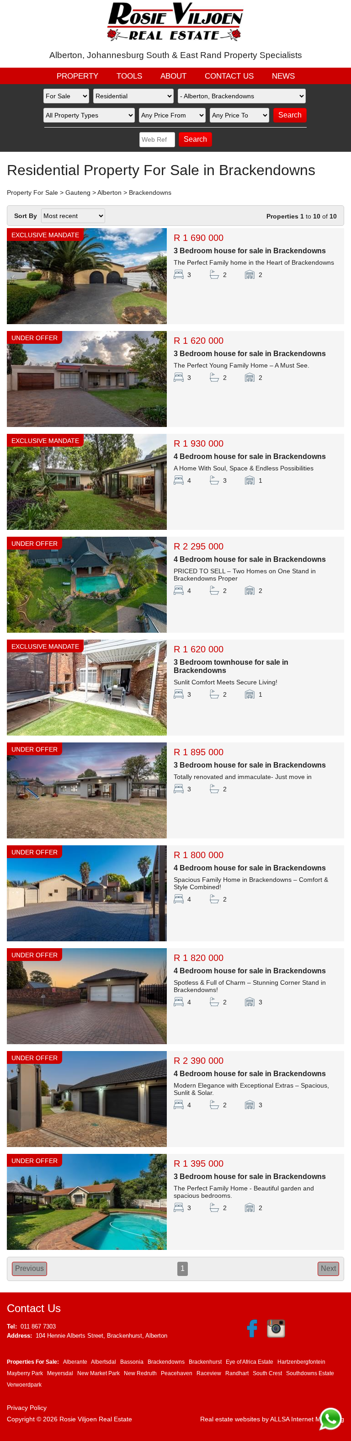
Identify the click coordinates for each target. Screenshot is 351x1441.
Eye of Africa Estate (249, 1362)
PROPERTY (77, 76)
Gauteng (77, 192)
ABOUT (173, 76)
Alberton (109, 192)
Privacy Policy (27, 1407)
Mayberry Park (25, 1373)
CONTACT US (229, 76)
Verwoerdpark (24, 1385)
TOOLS (129, 76)
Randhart (237, 1373)
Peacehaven (176, 1373)
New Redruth (140, 1373)
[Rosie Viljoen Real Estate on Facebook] (252, 1335)
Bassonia (132, 1362)
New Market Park (98, 1373)
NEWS (283, 76)
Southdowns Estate (310, 1373)
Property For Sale (32, 192)
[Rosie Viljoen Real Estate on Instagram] (275, 1335)
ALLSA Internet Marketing (307, 1419)
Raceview (209, 1373)
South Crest (267, 1373)
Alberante (75, 1362)
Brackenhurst (205, 1362)
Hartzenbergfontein (301, 1362)
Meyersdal (60, 1373)
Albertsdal (103, 1362)
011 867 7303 (38, 1326)
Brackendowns (150, 192)
